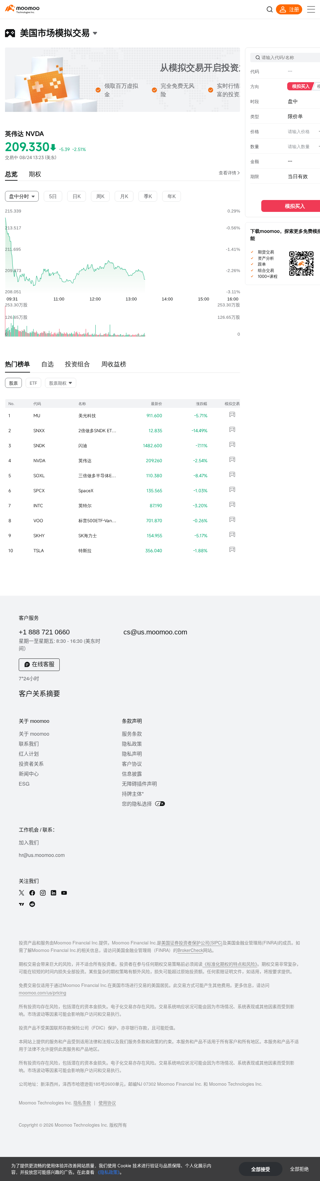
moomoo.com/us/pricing (42, 992)
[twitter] (21, 893)
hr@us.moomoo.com (42, 854)
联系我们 (29, 743)
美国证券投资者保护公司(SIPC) (191, 942)
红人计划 (29, 753)
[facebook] (32, 893)
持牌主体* (133, 793)
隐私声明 (132, 753)
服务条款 (132, 733)
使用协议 (107, 1102)
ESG (24, 783)
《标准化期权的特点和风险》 (229, 964)
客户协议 (132, 763)
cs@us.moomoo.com (155, 632)
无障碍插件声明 (139, 783)
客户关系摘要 (39, 694)
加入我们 (29, 842)
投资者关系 (31, 763)
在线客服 (43, 664)
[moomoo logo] (22, 8)
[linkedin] (53, 893)
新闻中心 (29, 773)
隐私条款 (82, 1102)
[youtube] (64, 893)
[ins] (43, 893)
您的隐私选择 (137, 803)
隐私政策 (132, 743)
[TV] (21, 904)
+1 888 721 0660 (44, 632)
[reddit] (32, 904)
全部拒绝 (299, 1169)
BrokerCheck (190, 950)
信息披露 (132, 773)
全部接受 (260, 1169)
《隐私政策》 (108, 1172)
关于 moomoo (34, 733)
